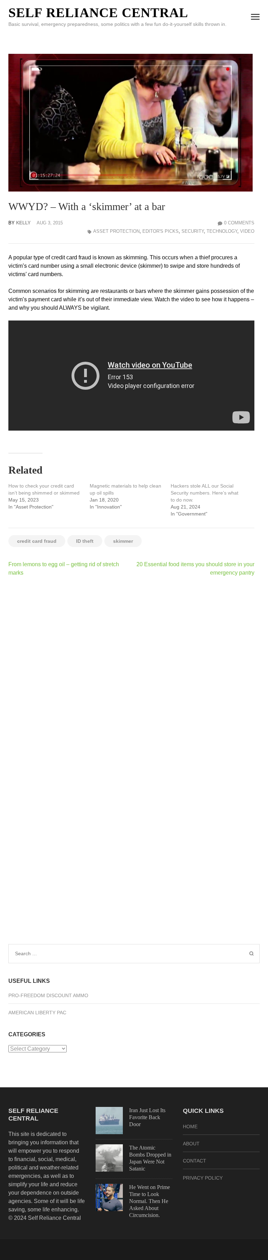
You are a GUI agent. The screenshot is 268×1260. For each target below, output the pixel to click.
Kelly (23, 222)
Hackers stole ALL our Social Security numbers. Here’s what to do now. (204, 493)
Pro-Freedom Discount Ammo (48, 995)
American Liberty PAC (37, 1012)
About (191, 1143)
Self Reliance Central (98, 12)
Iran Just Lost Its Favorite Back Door (147, 1117)
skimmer (123, 541)
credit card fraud (37, 541)
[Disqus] (131, 672)
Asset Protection (116, 231)
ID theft (85, 541)
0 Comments (239, 222)
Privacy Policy (203, 1178)
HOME (190, 1126)
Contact (194, 1161)
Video (247, 231)
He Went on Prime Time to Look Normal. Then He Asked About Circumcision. (149, 1201)
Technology (222, 231)
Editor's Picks (160, 231)
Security (192, 231)
